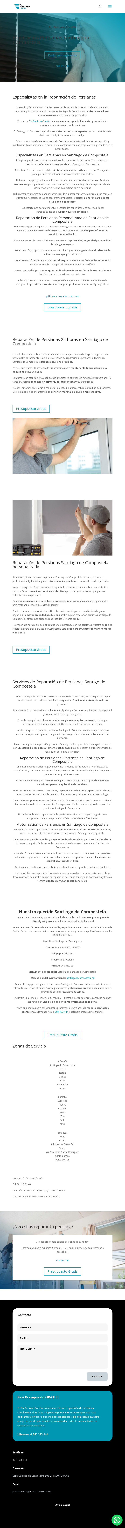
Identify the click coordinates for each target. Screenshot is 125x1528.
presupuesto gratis (62, 307)
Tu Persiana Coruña (62, 27)
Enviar (97, 1376)
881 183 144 (62, 66)
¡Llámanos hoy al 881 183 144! (62, 296)
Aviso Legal (62, 1505)
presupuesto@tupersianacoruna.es (32, 1491)
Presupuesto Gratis (31, 408)
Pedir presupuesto (62, 55)
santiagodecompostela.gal (80, 977)
